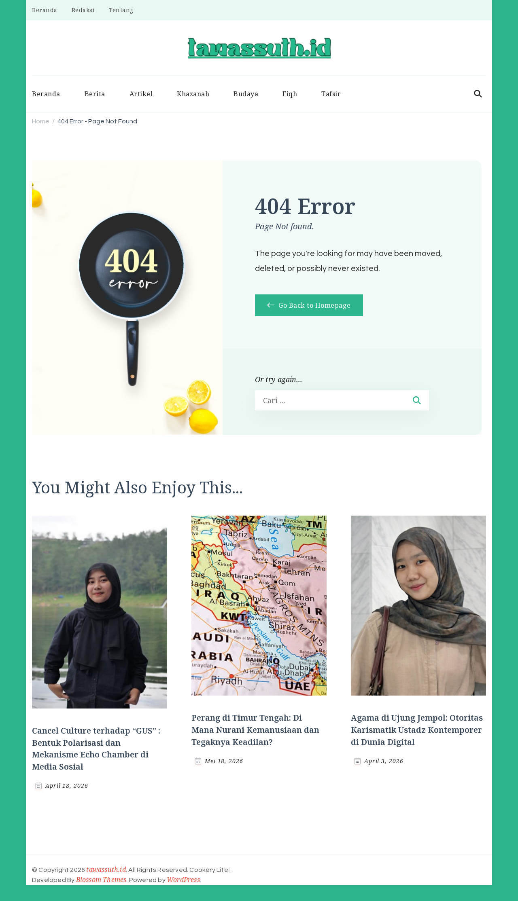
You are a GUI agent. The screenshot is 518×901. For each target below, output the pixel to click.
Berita (95, 93)
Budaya (246, 93)
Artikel (141, 93)
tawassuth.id (105, 869)
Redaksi (83, 10)
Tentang (121, 10)
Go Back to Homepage (314, 305)
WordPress (183, 879)
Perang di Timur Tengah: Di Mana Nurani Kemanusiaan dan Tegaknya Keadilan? (255, 729)
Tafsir (331, 93)
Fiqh (289, 93)
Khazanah (193, 93)
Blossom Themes (101, 879)
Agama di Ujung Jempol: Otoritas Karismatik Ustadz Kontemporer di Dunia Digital (417, 729)
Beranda (44, 10)
